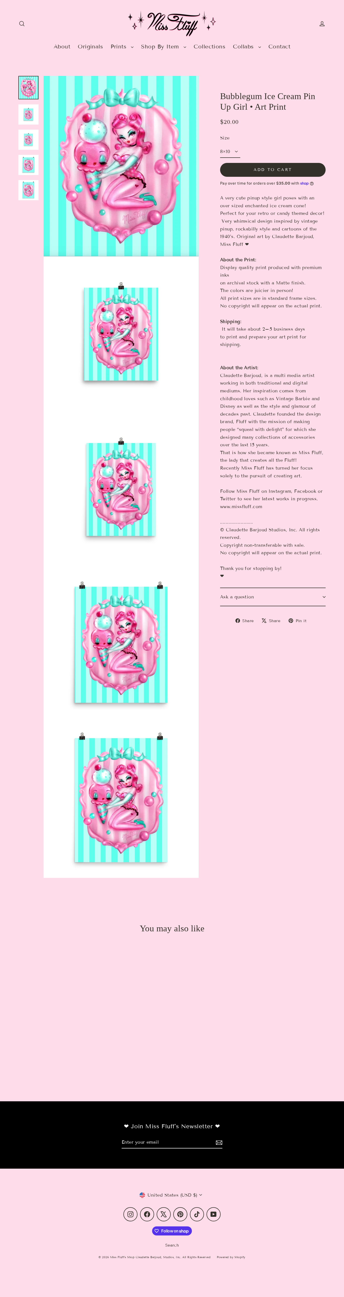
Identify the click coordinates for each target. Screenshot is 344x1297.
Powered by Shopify (231, 1257)
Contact (279, 46)
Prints (119, 46)
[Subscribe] (218, 1142)
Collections (209, 46)
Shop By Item (161, 46)
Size (225, 138)
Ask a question (237, 597)
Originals (90, 46)
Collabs (244, 46)
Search (172, 1245)
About (62, 46)
